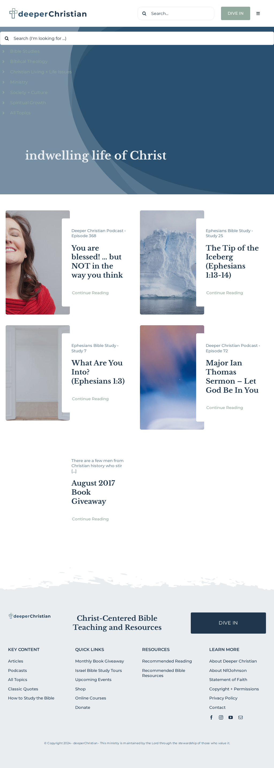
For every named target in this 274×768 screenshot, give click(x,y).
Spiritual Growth (28, 102)
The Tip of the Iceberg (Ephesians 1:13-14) (232, 261)
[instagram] (221, 717)
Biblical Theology (29, 61)
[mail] (240, 717)
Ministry (19, 82)
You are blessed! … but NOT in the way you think (97, 261)
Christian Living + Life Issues (41, 71)
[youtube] (231, 717)
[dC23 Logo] (48, 10)
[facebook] (211, 717)
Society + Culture (29, 92)
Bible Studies (25, 51)
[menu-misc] (29, 615)
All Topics (20, 112)
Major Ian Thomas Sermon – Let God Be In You (232, 376)
